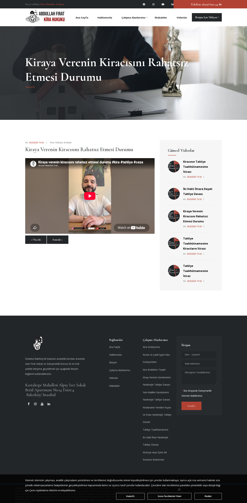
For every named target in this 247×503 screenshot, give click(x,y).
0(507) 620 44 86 (211, 4)
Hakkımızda (104, 17)
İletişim (113, 362)
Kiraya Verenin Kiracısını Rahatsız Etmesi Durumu (195, 216)
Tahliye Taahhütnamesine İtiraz (195, 271)
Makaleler (161, 17)
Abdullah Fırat (36, 142)
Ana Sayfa (82, 17)
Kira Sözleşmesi (151, 347)
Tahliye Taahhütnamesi (155, 429)
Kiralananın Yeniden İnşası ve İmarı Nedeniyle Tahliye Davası (157, 415)
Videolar (182, 17)
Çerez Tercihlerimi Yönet (169, 496)
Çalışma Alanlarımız (133, 17)
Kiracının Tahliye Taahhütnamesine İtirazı (195, 167)
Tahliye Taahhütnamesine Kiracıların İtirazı (195, 243)
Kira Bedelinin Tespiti (154, 369)
